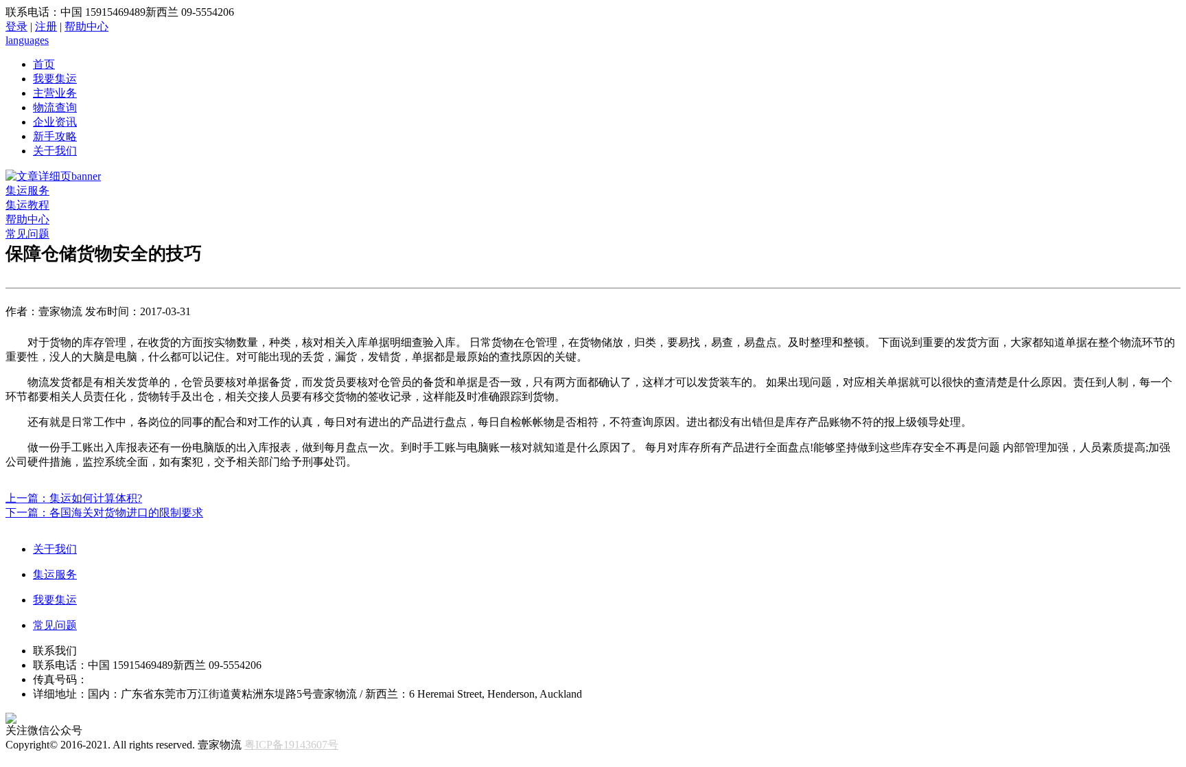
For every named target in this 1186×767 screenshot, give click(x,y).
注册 (46, 26)
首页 (44, 64)
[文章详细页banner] (53, 176)
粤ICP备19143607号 (291, 745)
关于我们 (55, 151)
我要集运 (55, 78)
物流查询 (55, 107)
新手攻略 (55, 136)
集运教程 (27, 205)
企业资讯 (55, 122)
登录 (16, 26)
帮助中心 (86, 26)
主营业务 (55, 93)
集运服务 (27, 190)
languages (27, 40)
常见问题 (27, 234)
